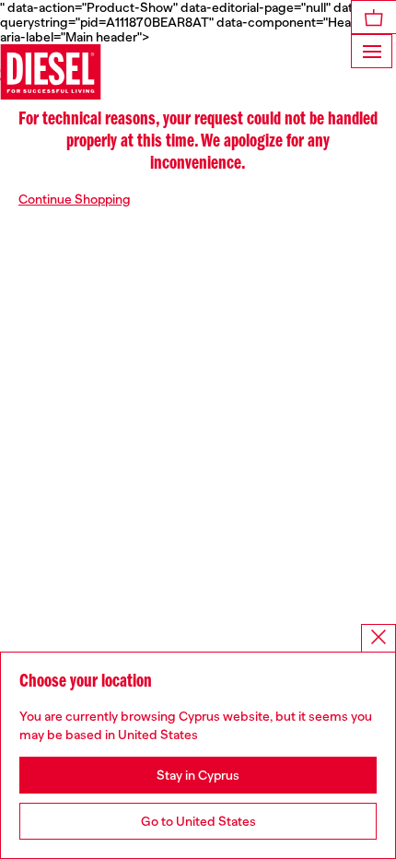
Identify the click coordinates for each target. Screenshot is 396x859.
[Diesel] (50, 72)
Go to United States (198, 821)
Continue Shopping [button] (74, 199)
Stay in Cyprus (198, 775)
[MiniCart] (374, 17)
